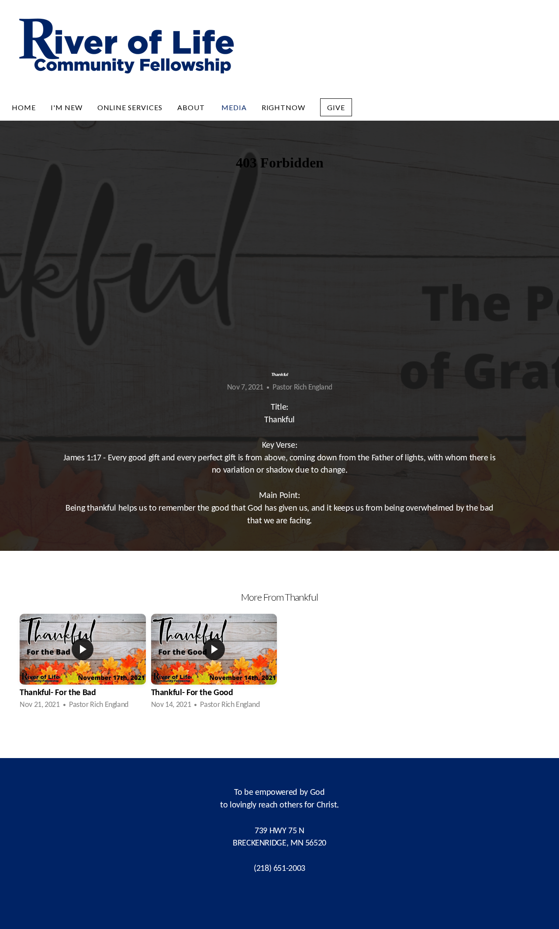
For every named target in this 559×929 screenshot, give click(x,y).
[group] (83, 663)
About (192, 107)
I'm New (67, 107)
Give (336, 107)
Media (234, 107)
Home (24, 107)
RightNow (284, 107)
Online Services (129, 107)
